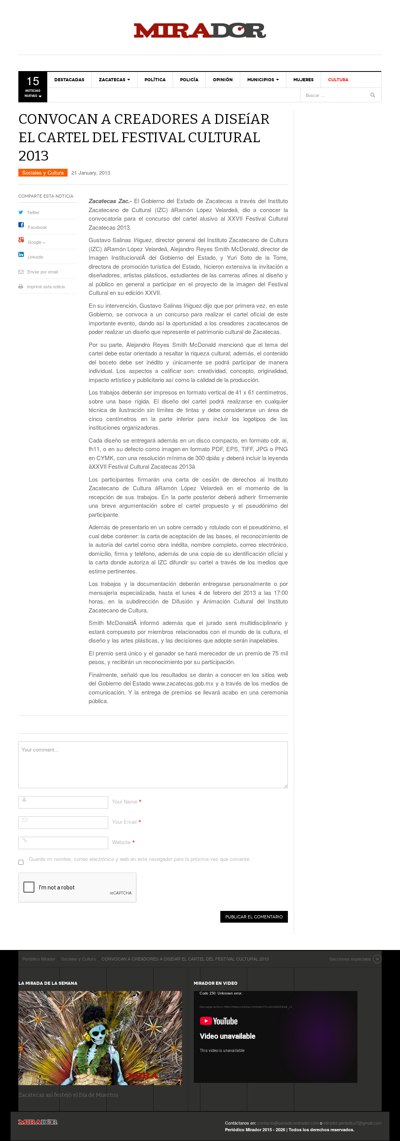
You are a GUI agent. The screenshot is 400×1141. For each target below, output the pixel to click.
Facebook (37, 227)
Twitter (33, 212)
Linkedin (35, 257)
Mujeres (303, 79)
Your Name (124, 801)
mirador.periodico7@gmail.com (352, 1123)
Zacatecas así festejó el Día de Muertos (68, 1095)
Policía (189, 79)
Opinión (223, 79)
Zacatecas (112, 79)
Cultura (338, 79)
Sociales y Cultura (43, 172)
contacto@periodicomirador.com (288, 1123)
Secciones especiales (350, 958)
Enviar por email (42, 271)
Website (121, 842)
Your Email (124, 821)
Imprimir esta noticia (46, 286)
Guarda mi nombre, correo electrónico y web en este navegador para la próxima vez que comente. (140, 858)
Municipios (260, 79)
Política (155, 79)
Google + (36, 242)
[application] (275, 1037)
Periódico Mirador (200, 31)
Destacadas (69, 79)
